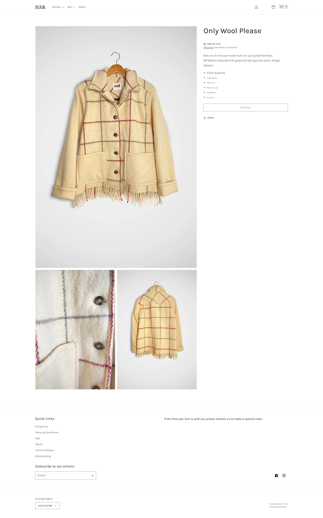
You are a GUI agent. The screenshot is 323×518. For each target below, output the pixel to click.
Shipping (208, 47)
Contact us (41, 426)
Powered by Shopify (278, 507)
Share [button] (210, 117)
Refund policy (43, 456)
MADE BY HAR (282, 504)
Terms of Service (44, 450)
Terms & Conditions (46, 432)
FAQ (37, 438)
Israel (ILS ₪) (45, 505)
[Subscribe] (92, 475)
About (38, 444)
